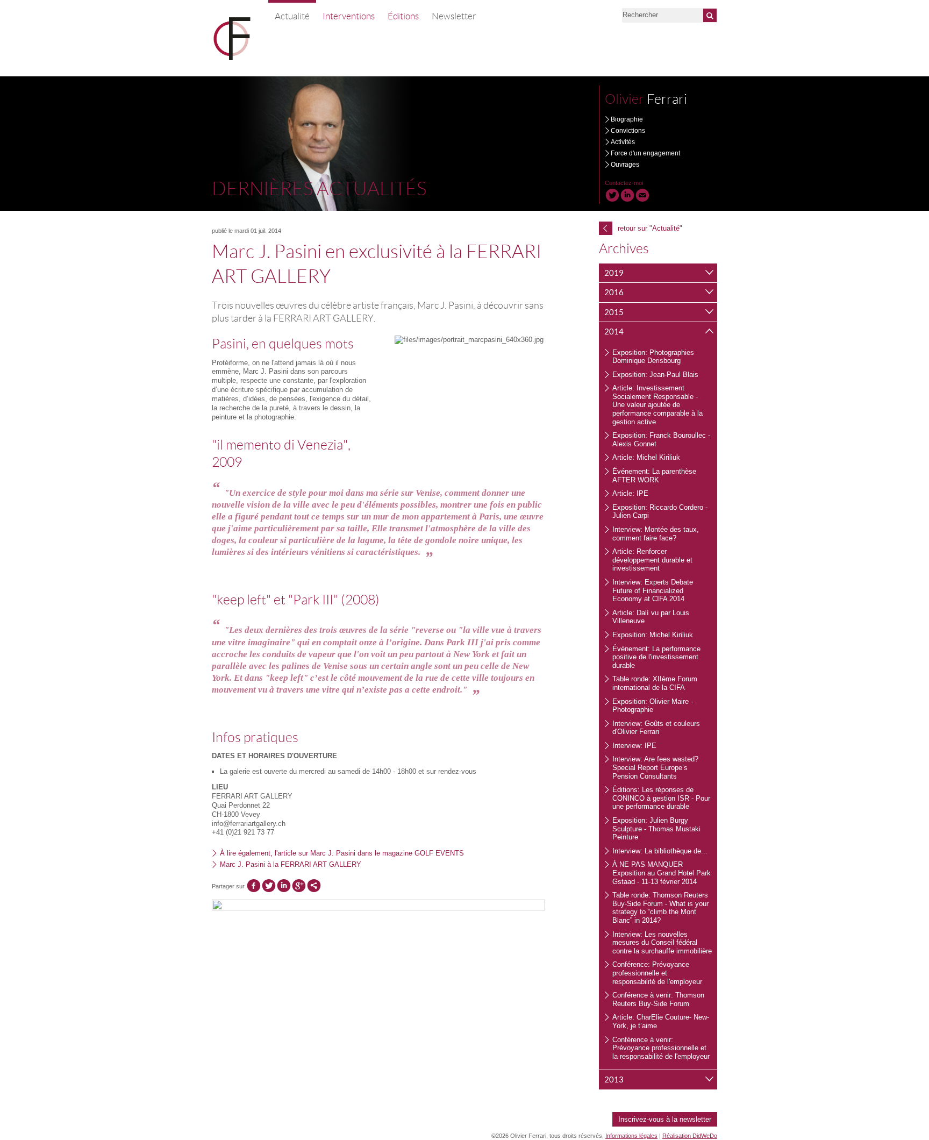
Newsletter (454, 16)
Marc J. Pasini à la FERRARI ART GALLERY (290, 864)
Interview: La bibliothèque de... (660, 851)
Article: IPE (630, 493)
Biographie (627, 119)
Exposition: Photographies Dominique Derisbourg (653, 356)
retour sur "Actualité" (642, 228)
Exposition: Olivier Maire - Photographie (652, 705)
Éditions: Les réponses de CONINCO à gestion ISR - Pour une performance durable (661, 798)
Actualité (292, 16)
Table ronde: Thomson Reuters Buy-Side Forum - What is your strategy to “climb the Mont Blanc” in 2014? (660, 907)
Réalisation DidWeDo (689, 1135)
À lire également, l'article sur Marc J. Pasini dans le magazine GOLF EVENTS (342, 853)
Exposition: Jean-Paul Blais (655, 374)
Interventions (349, 16)
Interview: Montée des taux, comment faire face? (655, 533)
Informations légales (631, 1135)
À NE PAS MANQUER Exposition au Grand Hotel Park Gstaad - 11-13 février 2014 (661, 872)
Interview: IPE (634, 746)
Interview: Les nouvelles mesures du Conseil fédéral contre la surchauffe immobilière (662, 942)
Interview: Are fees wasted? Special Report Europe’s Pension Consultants (655, 767)
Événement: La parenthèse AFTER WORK (654, 475)
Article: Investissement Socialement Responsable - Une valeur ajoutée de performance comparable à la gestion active (657, 404)
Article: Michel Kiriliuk (646, 457)
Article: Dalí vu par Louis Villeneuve (650, 617)
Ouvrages (625, 164)
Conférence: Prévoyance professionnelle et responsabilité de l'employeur (657, 972)
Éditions (403, 16)
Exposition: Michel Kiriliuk (652, 635)
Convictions (628, 130)
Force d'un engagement (645, 153)
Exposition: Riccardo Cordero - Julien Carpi (660, 511)
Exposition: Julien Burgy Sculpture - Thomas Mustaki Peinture (656, 828)
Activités (623, 142)
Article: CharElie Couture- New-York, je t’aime (660, 1021)
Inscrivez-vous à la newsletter (664, 1119)
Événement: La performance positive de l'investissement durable (656, 657)
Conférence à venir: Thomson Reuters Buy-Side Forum (658, 999)
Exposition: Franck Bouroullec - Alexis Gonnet (661, 439)
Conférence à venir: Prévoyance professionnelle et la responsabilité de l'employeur (661, 1048)
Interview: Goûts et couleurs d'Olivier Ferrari (656, 727)
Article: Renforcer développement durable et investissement (652, 559)
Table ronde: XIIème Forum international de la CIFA (654, 683)
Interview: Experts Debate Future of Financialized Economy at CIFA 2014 (652, 590)
